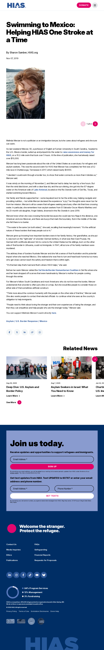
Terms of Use (24, 611)
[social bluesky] (44, 575)
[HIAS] (36, 528)
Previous (88, 359)
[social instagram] (16, 575)
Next (95, 359)
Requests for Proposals (45, 560)
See (11, 402)
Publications (12, 560)
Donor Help (54, 611)
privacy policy (14, 473)
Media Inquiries (13, 550)
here (54, 313)
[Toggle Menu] (95, 5)
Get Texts (52, 496)
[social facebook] (9, 332)
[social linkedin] (24, 332)
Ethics (9, 555)
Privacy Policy (11, 611)
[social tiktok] (30, 575)
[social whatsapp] (40, 332)
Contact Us (11, 544)
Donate (84, 5)
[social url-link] (32, 332)
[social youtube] (37, 575)
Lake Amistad (40, 189)
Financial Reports (42, 555)
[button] (95, 123)
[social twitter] (17, 332)
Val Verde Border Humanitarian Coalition (58, 270)
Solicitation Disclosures (40, 611)
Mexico (43, 321)
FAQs (36, 544)
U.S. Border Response (27, 321)
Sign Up (52, 466)
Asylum (10, 321)
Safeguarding (40, 550)
